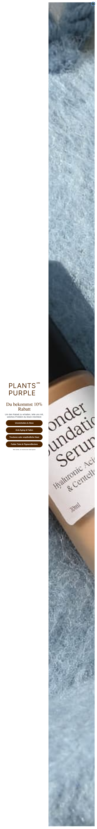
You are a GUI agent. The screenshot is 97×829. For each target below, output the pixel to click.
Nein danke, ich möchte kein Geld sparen (24, 449)
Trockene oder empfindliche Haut (24, 437)
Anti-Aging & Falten (24, 430)
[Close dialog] (93, 4)
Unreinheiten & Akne (24, 423)
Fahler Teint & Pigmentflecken (24, 444)
